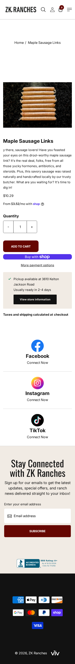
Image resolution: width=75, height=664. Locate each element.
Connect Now (37, 363)
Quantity (11, 216)
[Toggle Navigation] (69, 9)
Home (19, 42)
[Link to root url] (21, 10)
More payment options (37, 265)
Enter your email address (22, 504)
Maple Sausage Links (44, 42)
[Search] (43, 9)
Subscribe (37, 531)
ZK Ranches (38, 653)
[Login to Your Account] (52, 9)
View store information (35, 299)
